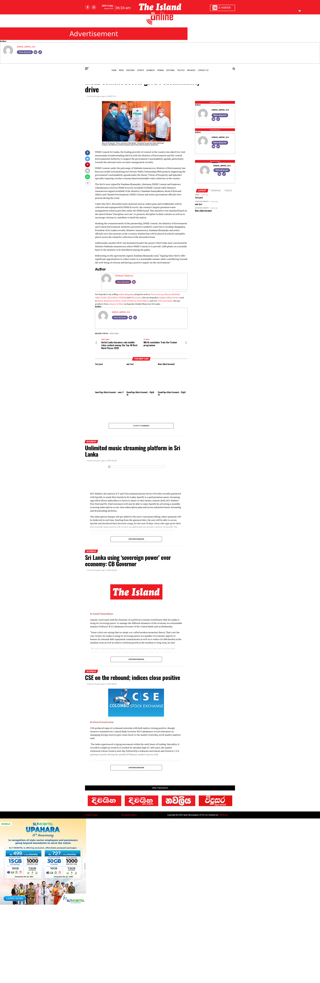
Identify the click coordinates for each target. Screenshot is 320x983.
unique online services (169, 297)
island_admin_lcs (26, 46)
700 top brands (165, 300)
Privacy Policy (91, 815)
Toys (153, 294)
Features (130, 70)
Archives (191, 70)
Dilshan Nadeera (124, 275)
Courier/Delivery (128, 300)
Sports (140, 70)
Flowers (167, 294)
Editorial (170, 70)
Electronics (136, 297)
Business (150, 70)
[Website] (40, 52)
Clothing (122, 297)
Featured (114, 333)
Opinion (160, 70)
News (117, 300)
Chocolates (113, 297)
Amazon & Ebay (116, 304)
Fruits (103, 297)
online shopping (125, 294)
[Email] (35, 52)
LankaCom (223, 815)
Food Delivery (143, 300)
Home (114, 70)
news (121, 70)
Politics (181, 70)
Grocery (159, 294)
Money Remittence (105, 300)
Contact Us (203, 70)
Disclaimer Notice (129, 815)
